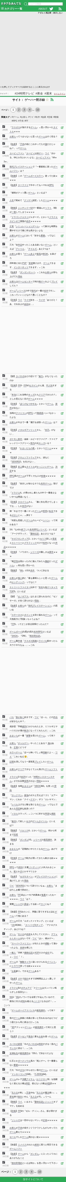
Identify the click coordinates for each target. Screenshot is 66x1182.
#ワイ (31, 117)
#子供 (21, 121)
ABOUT (42, 8)
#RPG (14, 121)
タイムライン (59, 94)
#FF (26, 121)
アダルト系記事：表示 (50, 13)
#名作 (37, 117)
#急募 (43, 117)
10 (37, 109)
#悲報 (49, 117)
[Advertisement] (33, 49)
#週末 (48, 93)
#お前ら (23, 117)
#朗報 (56, 117)
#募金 (39, 93)
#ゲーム (15, 117)
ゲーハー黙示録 (35, 99)
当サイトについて (33, 1179)
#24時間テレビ (24, 93)
